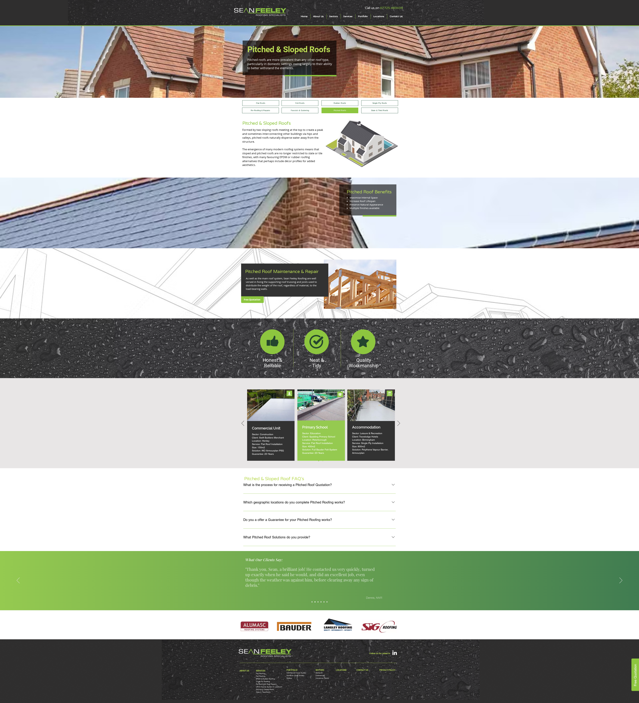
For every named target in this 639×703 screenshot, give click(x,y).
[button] (334, 16)
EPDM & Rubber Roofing (265, 679)
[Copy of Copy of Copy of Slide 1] (322, 460)
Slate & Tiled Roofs (263, 692)
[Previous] (245, 349)
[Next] (392, 349)
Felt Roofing (260, 676)
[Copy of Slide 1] (317, 369)
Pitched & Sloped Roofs (265, 689)
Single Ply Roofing (263, 681)
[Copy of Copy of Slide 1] (321, 369)
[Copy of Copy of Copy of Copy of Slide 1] (326, 601)
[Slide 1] (312, 601)
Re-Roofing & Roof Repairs (266, 684)
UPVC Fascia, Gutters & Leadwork (269, 687)
